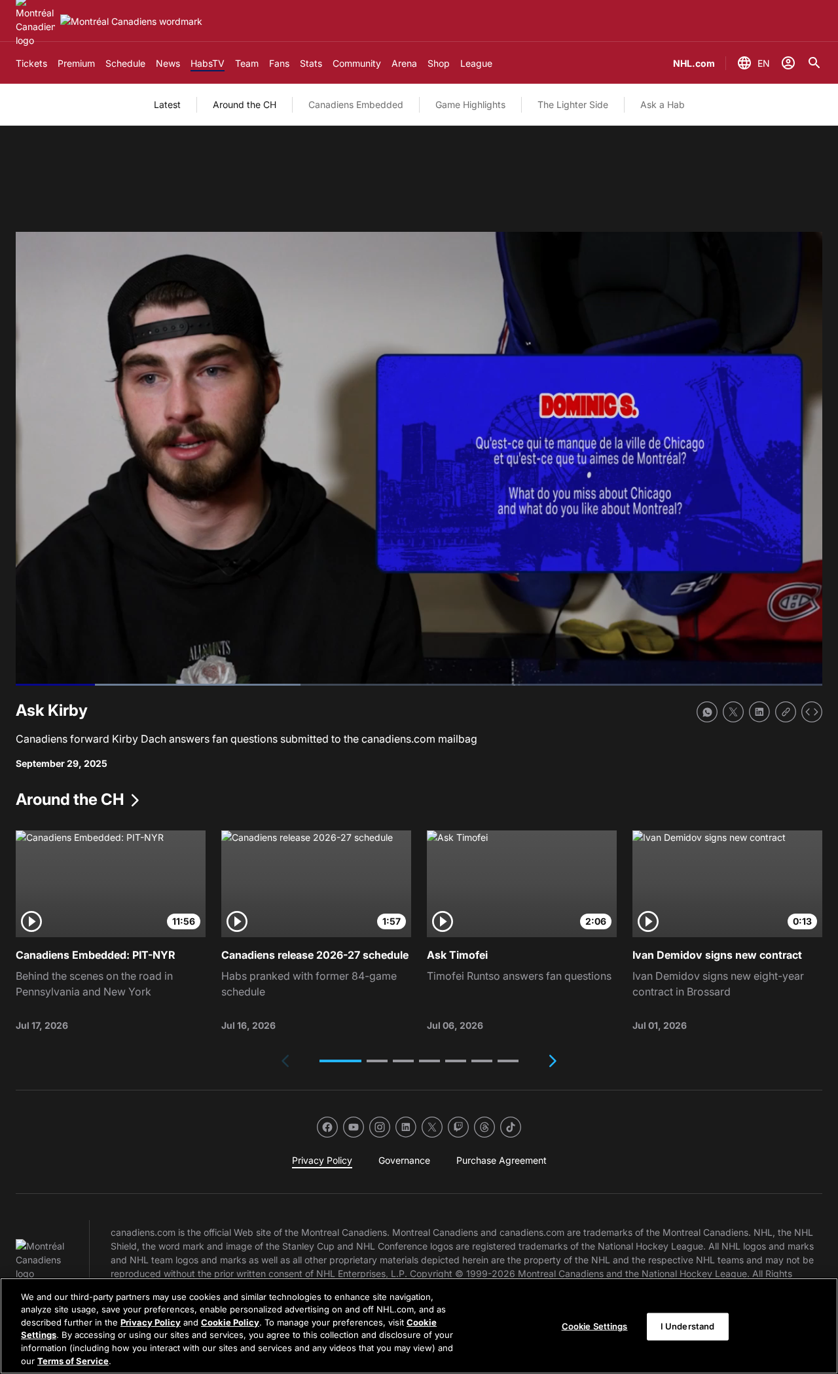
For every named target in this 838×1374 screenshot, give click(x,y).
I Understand (688, 1326)
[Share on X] (733, 711)
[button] (340, 1061)
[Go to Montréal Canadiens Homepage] (131, 21)
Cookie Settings (595, 1326)
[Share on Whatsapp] (707, 711)
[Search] (814, 63)
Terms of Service (73, 1360)
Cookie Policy (230, 1322)
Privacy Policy (150, 1322)
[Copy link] (785, 711)
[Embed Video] (811, 711)
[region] (419, 1326)
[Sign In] (788, 63)
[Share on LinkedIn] (759, 711)
